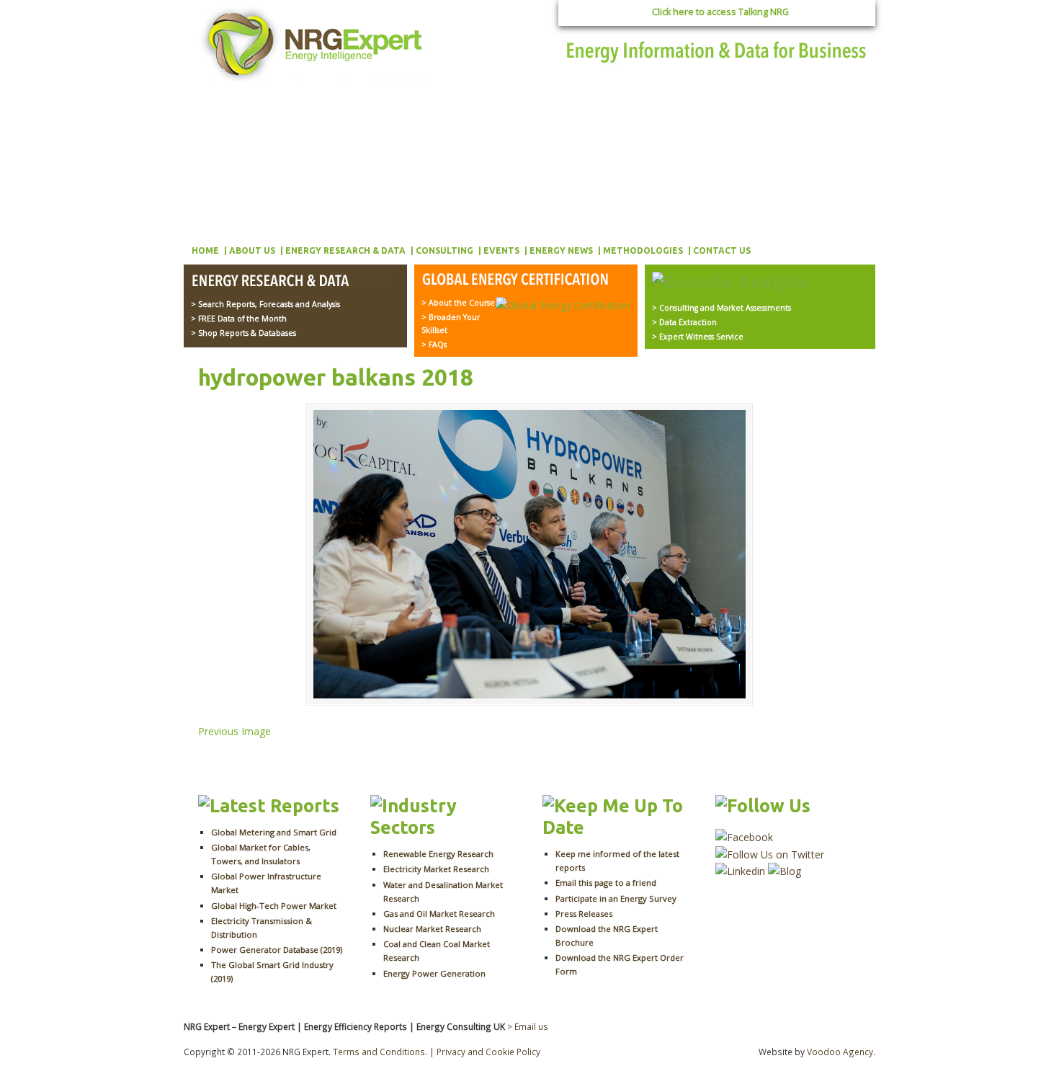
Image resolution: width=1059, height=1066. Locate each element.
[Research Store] (288, 281)
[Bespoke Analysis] (730, 281)
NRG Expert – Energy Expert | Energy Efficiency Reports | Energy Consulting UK (315, 43)
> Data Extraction (684, 322)
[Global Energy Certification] (518, 280)
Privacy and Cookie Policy (488, 1051)
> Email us (527, 1026)
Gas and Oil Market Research (439, 913)
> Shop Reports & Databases (243, 333)
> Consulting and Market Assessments (721, 308)
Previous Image (234, 731)
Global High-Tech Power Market (273, 905)
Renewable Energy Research (438, 853)
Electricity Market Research (436, 868)
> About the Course (458, 303)
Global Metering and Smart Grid (273, 832)
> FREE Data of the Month (239, 319)
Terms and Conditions (379, 1051)
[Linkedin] (740, 871)
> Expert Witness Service (697, 337)
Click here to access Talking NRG (720, 12)
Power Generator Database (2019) (276, 949)
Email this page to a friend (605, 882)
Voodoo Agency (840, 1051)
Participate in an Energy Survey (615, 898)
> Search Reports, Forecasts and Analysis (265, 304)
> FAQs (434, 344)
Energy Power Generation (434, 973)
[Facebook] (744, 837)
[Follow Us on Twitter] (769, 854)
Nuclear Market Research (432, 928)
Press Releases (583, 913)
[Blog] (784, 871)
